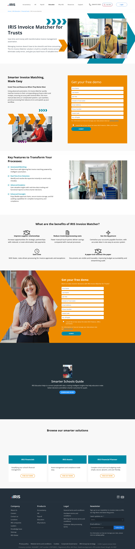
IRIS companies (16, 523)
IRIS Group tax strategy (87, 544)
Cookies (56, 544)
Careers (13, 513)
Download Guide (67, 392)
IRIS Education (16, 11)
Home (9, 11)
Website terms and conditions (41, 544)
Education (40, 520)
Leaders (13, 526)
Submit (81, 129)
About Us (14, 510)
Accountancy (41, 510)
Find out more (27, 476)
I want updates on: (97, 516)
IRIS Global (14, 535)
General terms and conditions (74, 510)
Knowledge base (16, 529)
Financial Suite (25, 11)
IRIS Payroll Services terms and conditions (74, 520)
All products (41, 523)
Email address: (95, 524)
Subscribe (119, 527)
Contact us (14, 516)
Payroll (39, 516)
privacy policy (114, 121)
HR (38, 513)
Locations (14, 520)
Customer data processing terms (73, 525)
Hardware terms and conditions (71, 514)
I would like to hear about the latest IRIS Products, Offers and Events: (96, 125)
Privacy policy (23, 544)
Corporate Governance (69, 544)
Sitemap (13, 532)
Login (122, 4)
